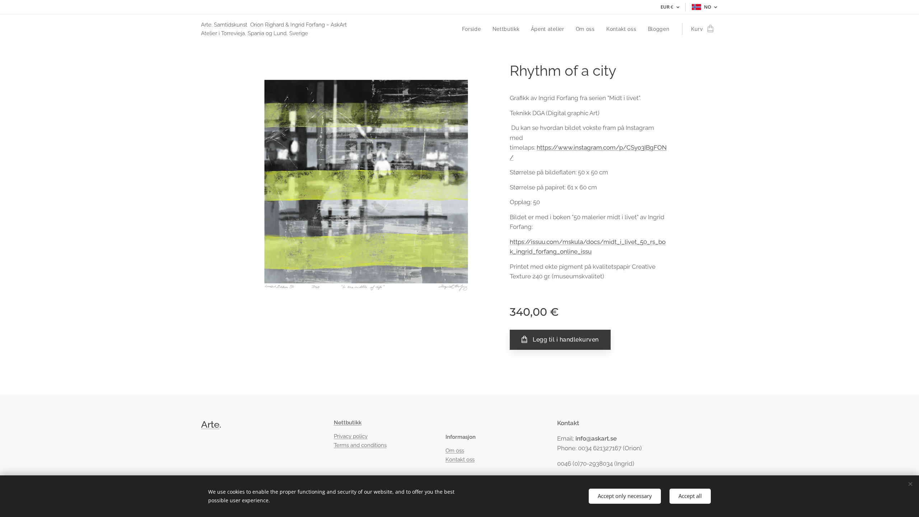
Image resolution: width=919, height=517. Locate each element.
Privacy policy (351, 436)
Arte (210, 424)
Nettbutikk (347, 422)
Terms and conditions (360, 445)
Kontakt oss (460, 459)
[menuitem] (473, 29)
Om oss (454, 450)
